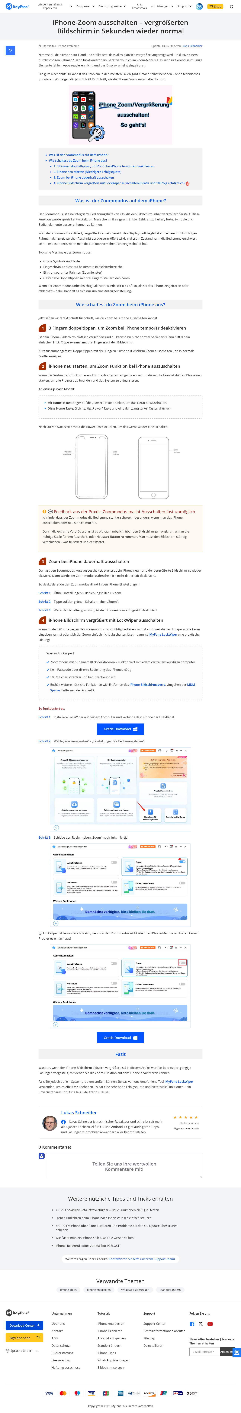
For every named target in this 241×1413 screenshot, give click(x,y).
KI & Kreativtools (139, 6)
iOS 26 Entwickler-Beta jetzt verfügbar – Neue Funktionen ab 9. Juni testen (107, 1210)
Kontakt (57, 1331)
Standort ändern (170, 1290)
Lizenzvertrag (61, 1360)
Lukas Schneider (192, 46)
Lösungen (163, 6)
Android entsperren (112, 1338)
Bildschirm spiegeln (111, 1367)
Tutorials (104, 1313)
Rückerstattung (62, 1353)
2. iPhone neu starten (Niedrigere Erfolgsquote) (87, 172)
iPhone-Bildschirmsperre (147, 685)
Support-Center (154, 1324)
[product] (17, 6)
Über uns (58, 1324)
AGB (55, 1338)
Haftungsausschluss (66, 1367)
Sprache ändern (22, 1351)
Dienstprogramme (110, 6)
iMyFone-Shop (20, 1338)
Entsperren (83, 6)
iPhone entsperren (99, 1290)
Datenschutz (60, 1346)
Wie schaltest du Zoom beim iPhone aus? (78, 160)
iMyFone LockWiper (163, 634)
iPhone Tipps (68, 1290)
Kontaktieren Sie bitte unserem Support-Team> (142, 1259)
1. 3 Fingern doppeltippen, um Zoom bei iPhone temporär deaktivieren (104, 166)
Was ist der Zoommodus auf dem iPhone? (78, 155)
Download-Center (22, 1325)
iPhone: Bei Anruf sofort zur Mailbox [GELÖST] (88, 1246)
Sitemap (149, 1338)
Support (182, 6)
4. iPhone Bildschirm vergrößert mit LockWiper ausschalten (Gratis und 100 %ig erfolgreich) (119, 183)
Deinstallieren (153, 1346)
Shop (217, 7)
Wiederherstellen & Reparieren (50, 6)
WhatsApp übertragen (135, 1290)
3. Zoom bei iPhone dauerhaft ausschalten (84, 177)
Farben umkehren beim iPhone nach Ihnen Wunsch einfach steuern (103, 1218)
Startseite (49, 46)
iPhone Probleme (68, 46)
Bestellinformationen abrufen (164, 1331)
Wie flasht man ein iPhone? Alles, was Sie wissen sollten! (95, 1238)
